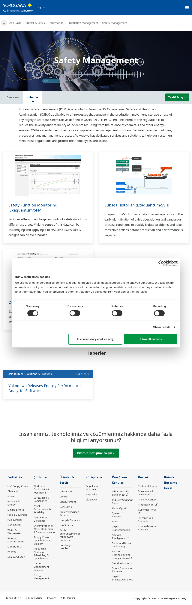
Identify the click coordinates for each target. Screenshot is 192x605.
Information (56, 23)
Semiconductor (16, 557)
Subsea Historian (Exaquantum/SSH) (136, 205)
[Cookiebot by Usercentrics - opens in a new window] (161, 263)
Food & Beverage (17, 514)
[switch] (75, 313)
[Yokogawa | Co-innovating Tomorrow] (18, 7)
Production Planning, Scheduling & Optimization (41, 553)
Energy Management (41, 576)
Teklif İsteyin (177, 97)
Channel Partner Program (147, 528)
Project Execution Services (69, 513)
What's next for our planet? (120, 493)
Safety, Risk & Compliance (41, 499)
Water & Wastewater (14, 531)
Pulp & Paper (15, 519)
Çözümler (41, 477)
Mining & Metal (16, 509)
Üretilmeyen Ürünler (67, 546)
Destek (143, 477)
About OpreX (119, 508)
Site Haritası (68, 598)
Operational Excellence (40, 519)
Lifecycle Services (70, 520)
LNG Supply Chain (18, 486)
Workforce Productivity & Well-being (41, 489)
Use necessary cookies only (95, 339)
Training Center (147, 499)
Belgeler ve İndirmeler (92, 487)
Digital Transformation (121, 528)
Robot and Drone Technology (121, 544)
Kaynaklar (91, 494)
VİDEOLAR (91, 499)
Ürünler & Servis (35, 23)
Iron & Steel (14, 524)
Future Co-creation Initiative (122, 569)
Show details (161, 327)
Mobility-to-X (15, 546)
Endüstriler (16, 477)
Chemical (13, 491)
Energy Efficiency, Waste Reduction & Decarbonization (44, 529)
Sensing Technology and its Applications (121, 554)
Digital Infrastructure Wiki (122, 578)
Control (64, 496)
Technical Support (148, 486)
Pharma (12, 551)
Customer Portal (147, 509)
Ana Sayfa (15, 23)
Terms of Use (13, 598)
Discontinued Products (145, 519)
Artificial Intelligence (118, 536)
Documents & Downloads (145, 492)
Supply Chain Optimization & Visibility (42, 540)
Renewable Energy (14, 503)
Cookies (51, 598)
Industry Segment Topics (122, 501)
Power (11, 496)
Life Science (66, 525)
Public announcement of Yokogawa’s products (70, 535)
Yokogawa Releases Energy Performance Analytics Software (44, 388)
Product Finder (146, 504)
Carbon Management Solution (41, 566)
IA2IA (115, 521)
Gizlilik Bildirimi (34, 598)
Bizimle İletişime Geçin (95, 453)
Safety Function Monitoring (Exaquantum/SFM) (32, 208)
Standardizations (122, 563)
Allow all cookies (151, 339)
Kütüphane (94, 477)
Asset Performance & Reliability (42, 509)
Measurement (68, 501)
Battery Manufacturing (16, 540)
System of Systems (117, 515)
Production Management (83, 23)
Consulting (66, 507)
